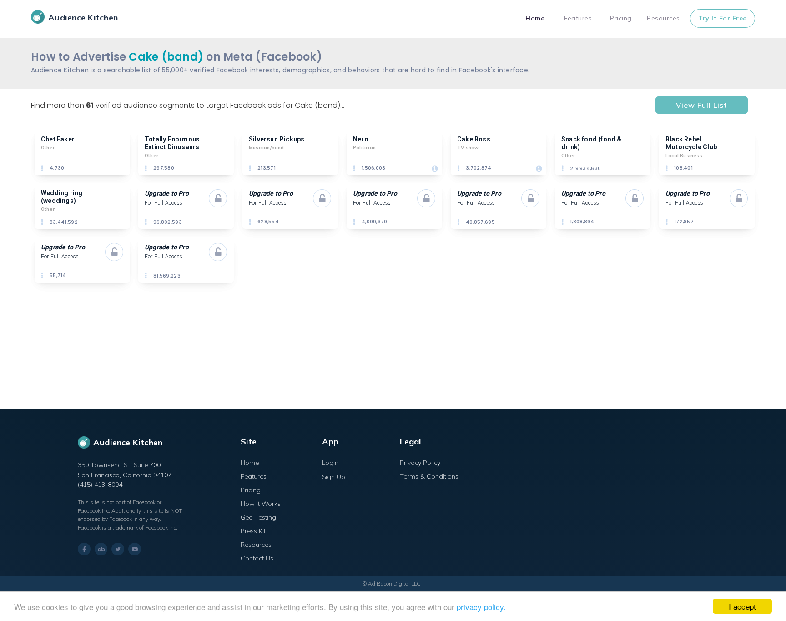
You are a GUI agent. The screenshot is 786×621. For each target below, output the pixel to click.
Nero (360, 139)
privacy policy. (481, 606)
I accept (742, 606)
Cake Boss (473, 139)
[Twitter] (117, 549)
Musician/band (266, 148)
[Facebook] (84, 549)
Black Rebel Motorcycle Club (691, 143)
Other (48, 148)
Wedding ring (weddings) (62, 196)
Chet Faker (58, 139)
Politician (364, 148)
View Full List (701, 105)
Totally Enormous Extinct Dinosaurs (173, 143)
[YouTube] (134, 549)
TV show (468, 148)
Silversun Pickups (276, 139)
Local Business (683, 155)
